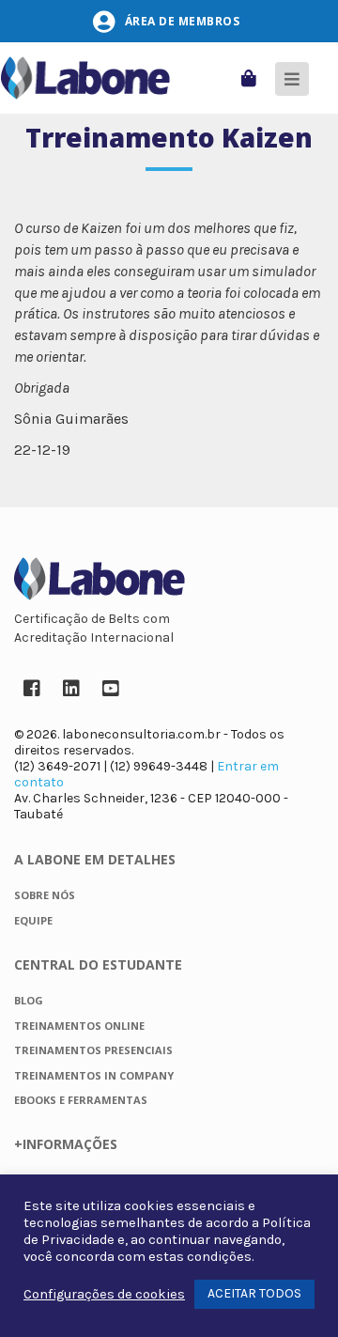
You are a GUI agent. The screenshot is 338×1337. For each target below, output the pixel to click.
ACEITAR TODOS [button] (254, 1293)
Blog (28, 1000)
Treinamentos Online (79, 1025)
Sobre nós (44, 895)
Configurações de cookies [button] (104, 1294)
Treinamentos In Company (94, 1075)
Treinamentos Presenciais (93, 1050)
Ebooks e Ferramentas (80, 1100)
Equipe (33, 920)
